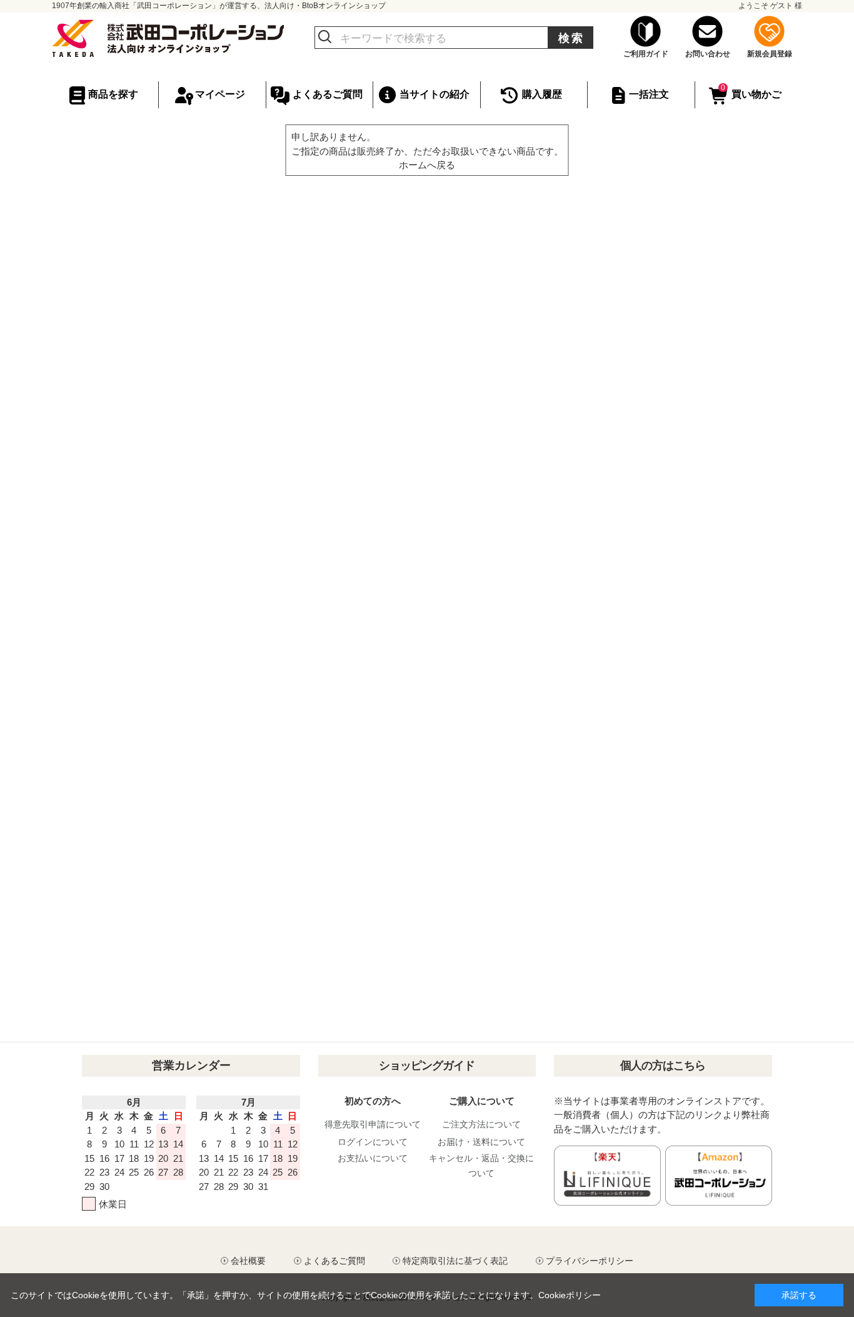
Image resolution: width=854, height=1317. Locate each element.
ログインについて (373, 1142)
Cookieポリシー (569, 1295)
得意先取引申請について (372, 1124)
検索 (571, 38)
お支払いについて (373, 1158)
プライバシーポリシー (589, 1261)
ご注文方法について (481, 1124)
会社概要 (248, 1261)
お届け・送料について (481, 1142)
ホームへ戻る (427, 165)
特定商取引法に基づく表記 (455, 1261)
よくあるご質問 (334, 1261)
